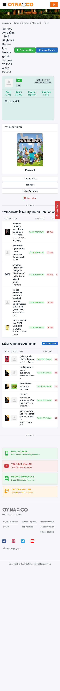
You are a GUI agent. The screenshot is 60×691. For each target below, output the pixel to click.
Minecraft (36, 23)
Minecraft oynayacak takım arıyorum (18, 249)
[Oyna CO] (21, 4)
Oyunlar (25, 23)
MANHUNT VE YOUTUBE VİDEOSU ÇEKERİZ (19, 324)
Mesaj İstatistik (47, 532)
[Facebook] (4, 541)
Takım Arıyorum (30, 191)
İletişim (6, 527)
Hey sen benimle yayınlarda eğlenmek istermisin (18, 229)
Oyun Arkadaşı (30, 178)
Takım (46, 23)
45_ (19, 80)
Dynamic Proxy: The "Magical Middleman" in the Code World (19, 272)
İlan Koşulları (27, 527)
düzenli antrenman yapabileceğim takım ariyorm (27, 398)
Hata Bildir (57, 208)
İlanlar (16, 23)
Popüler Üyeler (47, 521)
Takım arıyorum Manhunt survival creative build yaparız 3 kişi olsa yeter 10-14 (19, 300)
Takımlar (30, 185)
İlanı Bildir (31, 198)
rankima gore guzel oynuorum (26, 370)
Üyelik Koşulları (29, 521)
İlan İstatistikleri (47, 527)
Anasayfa (6, 23)
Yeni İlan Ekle (26, 50)
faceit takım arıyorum (26, 385)
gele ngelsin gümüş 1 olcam (27, 357)
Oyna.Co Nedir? (10, 521)
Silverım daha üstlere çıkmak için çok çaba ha (27, 415)
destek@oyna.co (14, 548)
